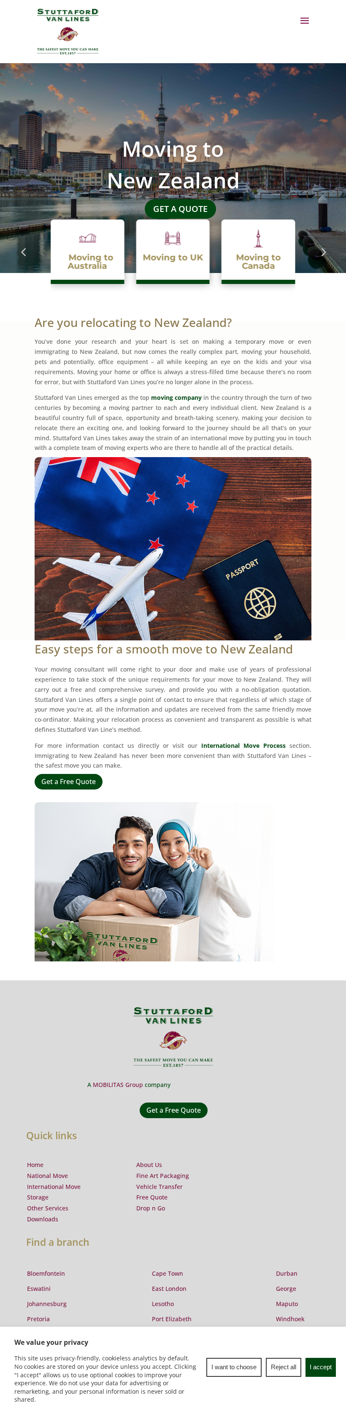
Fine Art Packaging (162, 1176)
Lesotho (163, 1304)
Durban (286, 1273)
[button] (23, 260)
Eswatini (39, 1289)
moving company (176, 397)
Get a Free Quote (68, 781)
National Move (47, 1176)
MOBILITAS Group (118, 1085)
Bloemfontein (46, 1273)
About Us (149, 1165)
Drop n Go (150, 1208)
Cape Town (167, 1273)
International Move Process (243, 745)
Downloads (42, 1219)
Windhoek (290, 1319)
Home (35, 1165)
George (286, 1289)
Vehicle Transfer (159, 1187)
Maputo (287, 1304)
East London (169, 1289)
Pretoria (38, 1319)
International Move (54, 1187)
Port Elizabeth (172, 1319)
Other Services (47, 1208)
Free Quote (152, 1197)
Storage (38, 1197)
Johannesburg (47, 1304)
